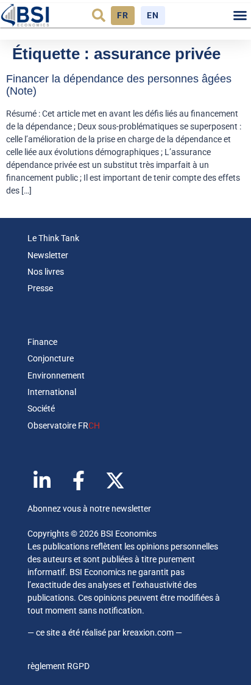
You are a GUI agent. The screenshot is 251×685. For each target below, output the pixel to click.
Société (41, 408)
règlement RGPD (58, 666)
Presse (40, 288)
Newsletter (47, 255)
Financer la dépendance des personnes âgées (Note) (119, 85)
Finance (42, 342)
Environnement (56, 375)
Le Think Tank (53, 238)
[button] (99, 15)
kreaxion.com (148, 632)
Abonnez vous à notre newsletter (89, 508)
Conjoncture (50, 358)
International (51, 392)
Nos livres (45, 272)
